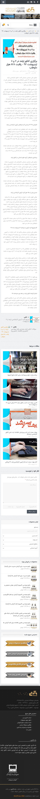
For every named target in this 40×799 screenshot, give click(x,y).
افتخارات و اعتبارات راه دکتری (24, 727)
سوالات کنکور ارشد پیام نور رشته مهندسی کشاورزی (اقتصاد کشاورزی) (23, 330)
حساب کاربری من (27, 718)
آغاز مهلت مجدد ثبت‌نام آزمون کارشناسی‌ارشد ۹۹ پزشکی (21, 462)
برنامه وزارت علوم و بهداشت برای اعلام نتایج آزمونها (22, 375)
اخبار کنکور (22, 71)
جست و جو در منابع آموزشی (24, 723)
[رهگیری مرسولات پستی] (20, 643)
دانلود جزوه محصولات (26, 720)
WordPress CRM (19, 796)
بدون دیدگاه (16, 71)
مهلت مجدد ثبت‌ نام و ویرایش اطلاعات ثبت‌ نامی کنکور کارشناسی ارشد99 (21, 433)
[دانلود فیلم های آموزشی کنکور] (20, 654)
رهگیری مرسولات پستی (25, 725)
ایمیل (26, 73)
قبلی (25, 317)
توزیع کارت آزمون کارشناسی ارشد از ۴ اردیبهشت (17, 320)
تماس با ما (28, 730)
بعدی (15, 327)
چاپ (32, 73)
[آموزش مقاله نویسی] (20, 665)
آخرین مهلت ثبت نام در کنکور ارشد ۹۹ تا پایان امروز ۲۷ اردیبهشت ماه (21, 404)
